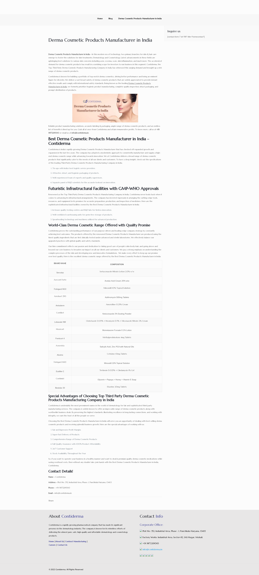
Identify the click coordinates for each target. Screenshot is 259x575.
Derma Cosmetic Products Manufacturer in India (140, 18)
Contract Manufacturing (76, 541)
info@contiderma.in (152, 549)
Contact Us (62, 545)
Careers (52, 545)
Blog (111, 18)
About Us (59, 541)
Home (100, 18)
